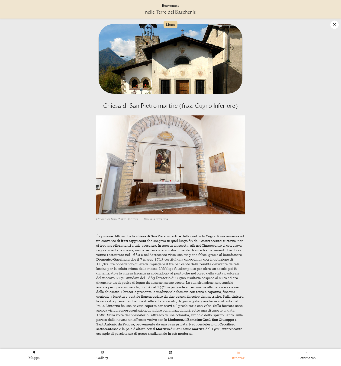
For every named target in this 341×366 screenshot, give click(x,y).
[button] (334, 24)
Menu (170, 24)
